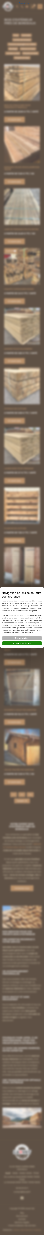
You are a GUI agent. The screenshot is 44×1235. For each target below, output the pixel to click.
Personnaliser (22, 638)
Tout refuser (24, 3)
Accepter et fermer (22, 643)
